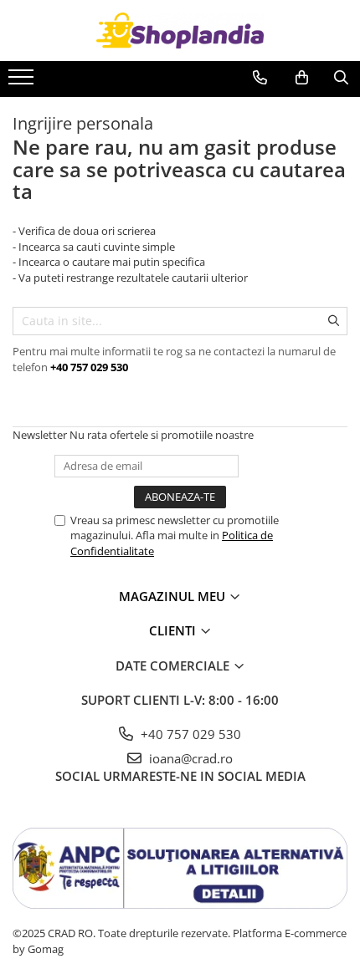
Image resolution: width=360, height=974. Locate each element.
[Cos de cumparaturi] (302, 77)
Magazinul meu (174, 596)
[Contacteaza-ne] (260, 77)
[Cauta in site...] (341, 77)
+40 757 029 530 (189, 734)
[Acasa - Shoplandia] (180, 30)
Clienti (174, 630)
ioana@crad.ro (189, 758)
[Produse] (23, 81)
